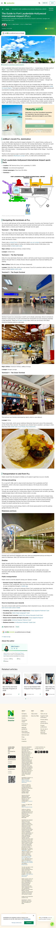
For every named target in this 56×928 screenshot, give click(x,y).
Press (23, 737)
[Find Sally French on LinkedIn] (17, 648)
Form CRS (24, 856)
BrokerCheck (24, 864)
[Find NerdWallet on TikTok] (47, 752)
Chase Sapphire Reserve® (36, 617)
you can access (34, 242)
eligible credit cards (15, 269)
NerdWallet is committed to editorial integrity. (13, 64)
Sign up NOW (39, 126)
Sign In (45, 2)
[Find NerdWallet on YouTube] (39, 752)
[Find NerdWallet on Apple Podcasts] (44, 752)
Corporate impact (24, 721)
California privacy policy (44, 722)
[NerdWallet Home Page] (9, 3)
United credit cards (16, 246)
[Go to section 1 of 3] (25, 698)
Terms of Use (39, 130)
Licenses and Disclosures (26, 782)
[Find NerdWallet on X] (36, 752)
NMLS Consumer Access (27, 807)
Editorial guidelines (24, 728)
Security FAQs (35, 715)
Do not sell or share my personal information (44, 731)
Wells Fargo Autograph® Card (20, 613)
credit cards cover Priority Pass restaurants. (23, 426)
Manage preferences (17, 922)
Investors (24, 741)
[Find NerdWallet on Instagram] (41, 752)
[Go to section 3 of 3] (30, 698)
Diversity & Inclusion (24, 724)
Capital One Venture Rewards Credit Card (30, 615)
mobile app (24, 586)
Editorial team (25, 734)
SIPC (26, 850)
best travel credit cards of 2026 (11, 607)
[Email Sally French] (14, 648)
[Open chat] (52, 924)
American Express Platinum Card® (21, 620)
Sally (15, 646)
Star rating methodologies (26, 732)
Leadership (24, 715)
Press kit (24, 739)
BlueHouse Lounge (19, 155)
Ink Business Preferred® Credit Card (25, 622)
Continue (29, 922)
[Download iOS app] (12, 757)
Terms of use (44, 713)
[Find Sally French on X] (12, 648)
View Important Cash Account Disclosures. (27, 875)
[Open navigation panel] (2, 3)
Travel (7, 9)
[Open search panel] (39, 3)
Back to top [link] (7, 636)
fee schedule (30, 862)
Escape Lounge (22, 320)
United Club (13, 242)
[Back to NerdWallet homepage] (3, 9)
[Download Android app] (12, 766)
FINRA (23, 850)
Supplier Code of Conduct (44, 716)
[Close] (54, 916)
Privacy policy (44, 719)
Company (24, 713)
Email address (28, 118)
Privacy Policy (37, 131)
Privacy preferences (44, 726)
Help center (34, 713)
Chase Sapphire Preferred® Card (40, 610)
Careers (24, 718)
